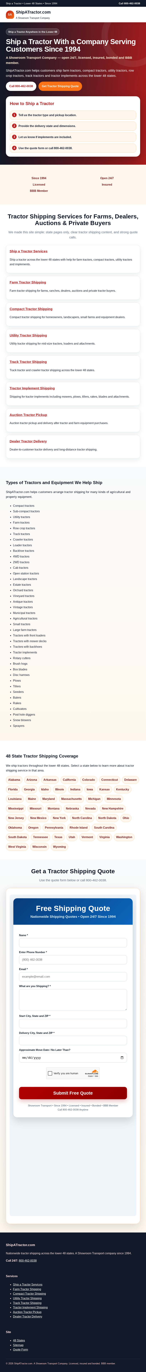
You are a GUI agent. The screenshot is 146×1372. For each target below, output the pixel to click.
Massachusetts (71, 798)
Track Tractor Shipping (28, 362)
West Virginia (17, 846)
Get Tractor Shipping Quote (60, 86)
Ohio (126, 818)
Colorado (88, 779)
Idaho (45, 789)
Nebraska (72, 808)
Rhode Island (79, 827)
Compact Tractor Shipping (31, 309)
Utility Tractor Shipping (28, 335)
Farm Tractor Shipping (28, 282)
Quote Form (20, 1349)
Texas (58, 837)
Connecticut (109, 779)
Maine (32, 798)
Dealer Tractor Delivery (28, 441)
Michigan (94, 798)
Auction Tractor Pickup (28, 415)
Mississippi (15, 808)
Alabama (14, 779)
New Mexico (38, 818)
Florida (13, 789)
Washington (124, 837)
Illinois (59, 789)
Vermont (87, 837)
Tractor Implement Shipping (32, 388)
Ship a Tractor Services (29, 251)
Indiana (75, 789)
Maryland (48, 798)
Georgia (29, 789)
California (69, 779)
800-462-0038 (28, 1260)
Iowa (90, 789)
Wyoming (59, 846)
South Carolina (104, 827)
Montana (53, 808)
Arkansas (49, 779)
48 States (19, 1340)
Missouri (35, 808)
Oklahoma (15, 827)
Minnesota (114, 798)
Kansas (104, 789)
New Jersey (16, 818)
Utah (72, 837)
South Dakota (17, 837)
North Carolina (82, 818)
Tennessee (40, 837)
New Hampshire (112, 808)
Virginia (104, 837)
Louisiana (15, 798)
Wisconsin (39, 846)
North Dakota (107, 818)
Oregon (33, 827)
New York (59, 818)
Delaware (130, 779)
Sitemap (18, 1345)
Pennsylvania (54, 827)
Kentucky (122, 789)
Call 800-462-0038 (129, 3)
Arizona (32, 779)
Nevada (90, 808)
